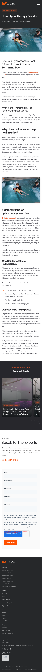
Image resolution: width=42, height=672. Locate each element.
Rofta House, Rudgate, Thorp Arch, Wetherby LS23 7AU (17, 645)
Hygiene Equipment (7, 581)
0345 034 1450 (10, 459)
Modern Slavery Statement (30, 669)
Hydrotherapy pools (9, 218)
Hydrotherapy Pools (7, 575)
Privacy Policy (17, 669)
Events (4, 618)
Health (3, 596)
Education (4, 593)
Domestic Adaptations (8, 603)
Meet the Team (6, 630)
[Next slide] (38, 422)
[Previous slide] (33, 422)
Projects (4, 615)
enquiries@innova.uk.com (9, 640)
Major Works (5, 606)
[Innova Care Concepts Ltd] (8, 562)
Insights (4, 612)
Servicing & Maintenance (9, 586)
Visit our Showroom (7, 633)
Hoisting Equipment (7, 570)
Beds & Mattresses (7, 584)
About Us (4, 627)
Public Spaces (6, 599)
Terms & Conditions (6, 669)
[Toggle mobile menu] (38, 4)
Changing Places (6, 578)
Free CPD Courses (7, 621)
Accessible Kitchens (7, 573)
